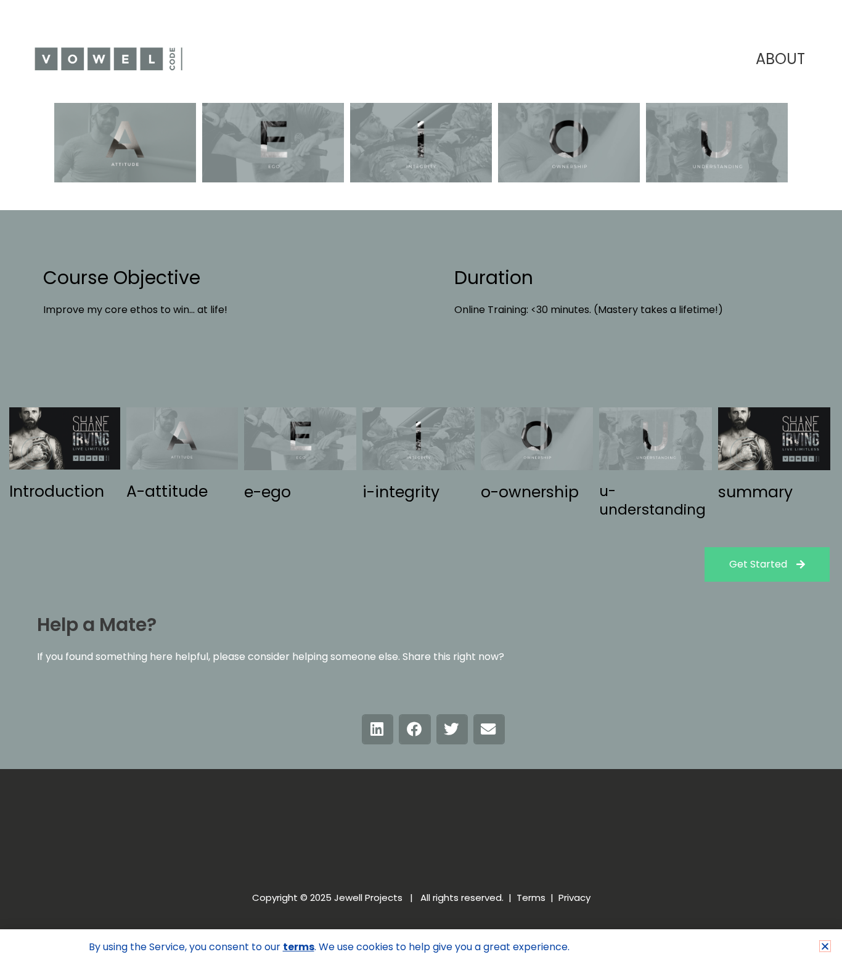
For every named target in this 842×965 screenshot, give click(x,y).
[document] (421, 482)
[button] (825, 946)
